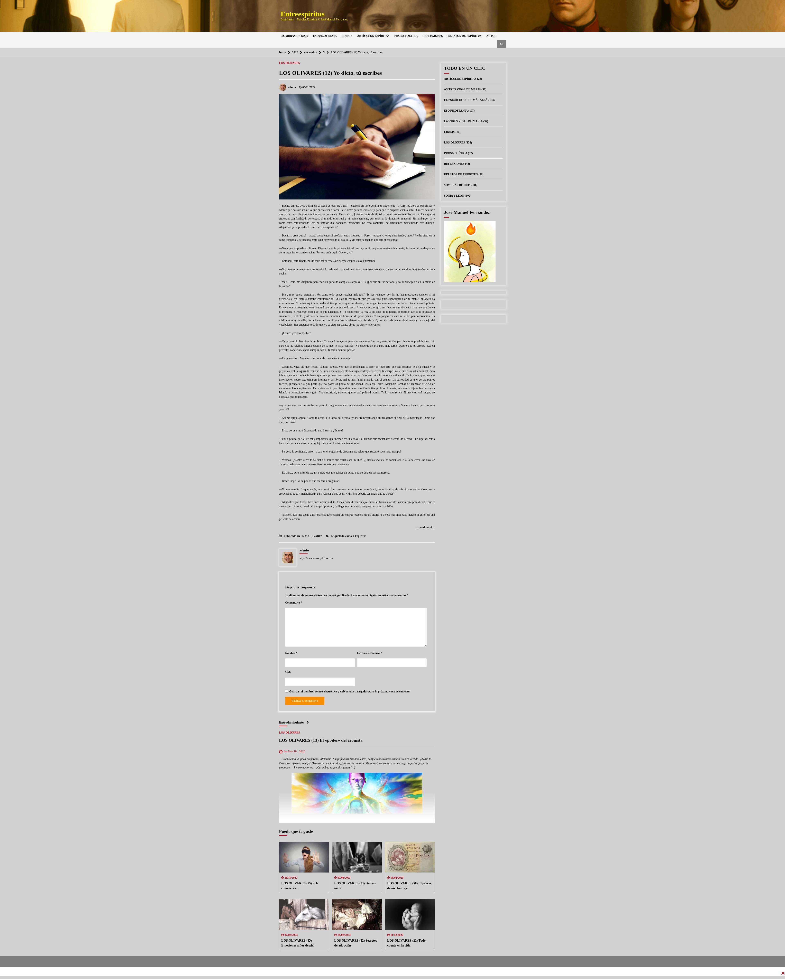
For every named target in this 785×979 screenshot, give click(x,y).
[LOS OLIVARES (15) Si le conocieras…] (304, 857)
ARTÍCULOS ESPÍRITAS (373, 35)
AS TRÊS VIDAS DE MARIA (462, 89)
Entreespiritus (303, 14)
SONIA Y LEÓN (454, 195)
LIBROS (347, 35)
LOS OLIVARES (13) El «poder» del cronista (321, 740)
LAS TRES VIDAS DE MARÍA (463, 121)
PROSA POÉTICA (406, 35)
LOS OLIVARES (289, 63)
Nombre (291, 653)
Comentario (293, 602)
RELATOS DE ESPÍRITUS (464, 35)
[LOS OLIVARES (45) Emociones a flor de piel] (304, 914)
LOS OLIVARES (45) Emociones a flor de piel (297, 943)
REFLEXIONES (433, 35)
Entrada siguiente (291, 722)
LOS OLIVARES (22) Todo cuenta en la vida (406, 943)
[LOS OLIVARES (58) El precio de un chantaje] (410, 857)
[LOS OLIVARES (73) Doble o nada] (357, 857)
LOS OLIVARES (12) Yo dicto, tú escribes (330, 73)
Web (288, 672)
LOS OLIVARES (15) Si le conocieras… (299, 886)
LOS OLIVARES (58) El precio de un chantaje (409, 886)
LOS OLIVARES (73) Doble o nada (355, 886)
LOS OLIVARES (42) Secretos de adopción (355, 943)
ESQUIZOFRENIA (325, 35)
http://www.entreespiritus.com (316, 558)
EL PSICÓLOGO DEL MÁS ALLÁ (466, 100)
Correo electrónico (369, 653)
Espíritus (360, 536)
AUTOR (491, 35)
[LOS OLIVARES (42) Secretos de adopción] (357, 914)
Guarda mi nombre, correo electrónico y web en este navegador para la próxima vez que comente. (349, 691)
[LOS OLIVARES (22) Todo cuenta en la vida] (410, 914)
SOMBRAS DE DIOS (294, 35)
